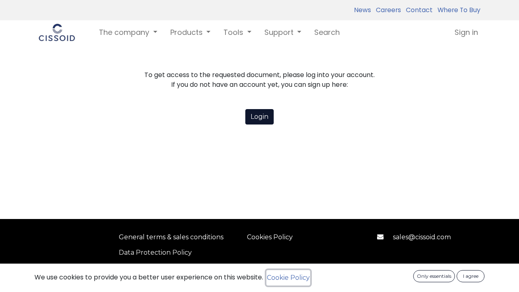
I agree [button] (470, 276)
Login (259, 116)
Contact (418, 10)
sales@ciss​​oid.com (422, 237)
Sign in (466, 32)
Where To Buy (457, 10)
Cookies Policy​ (270, 237)
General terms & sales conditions (171, 237)
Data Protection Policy (155, 252)
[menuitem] (327, 32)
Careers (387, 10)
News (362, 10)
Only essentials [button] (434, 276)
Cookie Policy (288, 277)
